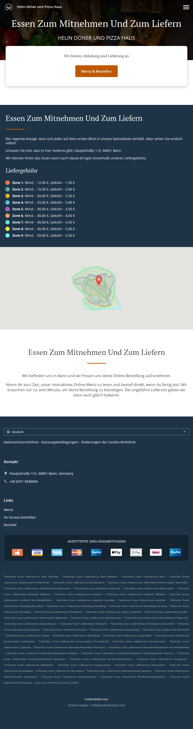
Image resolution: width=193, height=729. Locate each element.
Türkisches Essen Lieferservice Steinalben (165, 629)
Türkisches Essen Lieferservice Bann (143, 576)
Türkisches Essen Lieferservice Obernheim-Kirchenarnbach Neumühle (147, 582)
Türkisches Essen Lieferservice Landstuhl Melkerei (136, 594)
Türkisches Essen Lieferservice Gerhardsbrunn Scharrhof (156, 617)
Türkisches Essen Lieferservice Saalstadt (97, 588)
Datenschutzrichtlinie (21, 442)
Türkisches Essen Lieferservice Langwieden (127, 635)
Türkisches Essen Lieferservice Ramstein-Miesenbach (100, 659)
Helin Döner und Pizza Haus (39, 6)
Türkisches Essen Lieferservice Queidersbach (79, 582)
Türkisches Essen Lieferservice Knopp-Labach (83, 665)
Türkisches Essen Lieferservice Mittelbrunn (58, 612)
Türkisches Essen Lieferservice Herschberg (60, 670)
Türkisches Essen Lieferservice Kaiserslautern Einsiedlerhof (74, 641)
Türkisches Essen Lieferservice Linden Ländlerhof (113, 612)
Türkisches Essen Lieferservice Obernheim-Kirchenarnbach (37, 588)
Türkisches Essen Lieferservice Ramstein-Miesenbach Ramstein (69, 647)
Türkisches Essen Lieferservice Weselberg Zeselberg (76, 606)
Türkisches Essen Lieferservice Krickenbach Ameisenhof (142, 623)
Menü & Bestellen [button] (96, 71)
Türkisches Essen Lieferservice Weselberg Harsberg (138, 606)
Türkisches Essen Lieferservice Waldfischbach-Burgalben (133, 676)
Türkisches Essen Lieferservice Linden (165, 612)
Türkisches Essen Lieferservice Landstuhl (142, 600)
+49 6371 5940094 (23, 481)
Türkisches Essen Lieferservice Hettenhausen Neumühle (36, 617)
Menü (8, 509)
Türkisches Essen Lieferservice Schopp (27, 635)
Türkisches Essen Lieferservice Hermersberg (114, 629)
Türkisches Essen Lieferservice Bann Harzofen (31, 576)
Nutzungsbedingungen (59, 442)
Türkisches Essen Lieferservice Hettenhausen (95, 617)
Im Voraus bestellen (20, 517)
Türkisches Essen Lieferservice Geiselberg (76, 635)
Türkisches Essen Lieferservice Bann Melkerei (90, 576)
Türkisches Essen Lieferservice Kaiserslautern (138, 641)
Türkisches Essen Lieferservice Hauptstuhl (162, 659)
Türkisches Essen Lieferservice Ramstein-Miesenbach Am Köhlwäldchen (148, 647)
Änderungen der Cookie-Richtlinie (108, 442)
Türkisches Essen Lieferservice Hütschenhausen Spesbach (119, 670)
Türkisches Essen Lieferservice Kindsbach (78, 594)
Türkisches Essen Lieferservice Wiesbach (83, 623)
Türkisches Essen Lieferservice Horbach (65, 629)
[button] (186, 7)
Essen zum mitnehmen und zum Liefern (57, 682)
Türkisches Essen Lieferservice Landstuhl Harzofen (85, 600)
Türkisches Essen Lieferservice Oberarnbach (148, 588)
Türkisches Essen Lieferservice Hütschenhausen (69, 676)
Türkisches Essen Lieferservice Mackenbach (139, 665)
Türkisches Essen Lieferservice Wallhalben (28, 665)
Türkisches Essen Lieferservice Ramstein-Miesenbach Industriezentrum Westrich (127, 653)
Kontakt (10, 525)
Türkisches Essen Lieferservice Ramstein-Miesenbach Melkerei (42, 653)
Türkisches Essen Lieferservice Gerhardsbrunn (30, 623)
